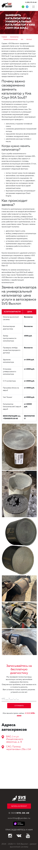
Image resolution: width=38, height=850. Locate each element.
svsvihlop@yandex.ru (19, 818)
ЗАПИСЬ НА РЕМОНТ (19, 806)
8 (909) (19, 813)
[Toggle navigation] (33, 7)
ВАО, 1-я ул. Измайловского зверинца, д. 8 (14, 739)
